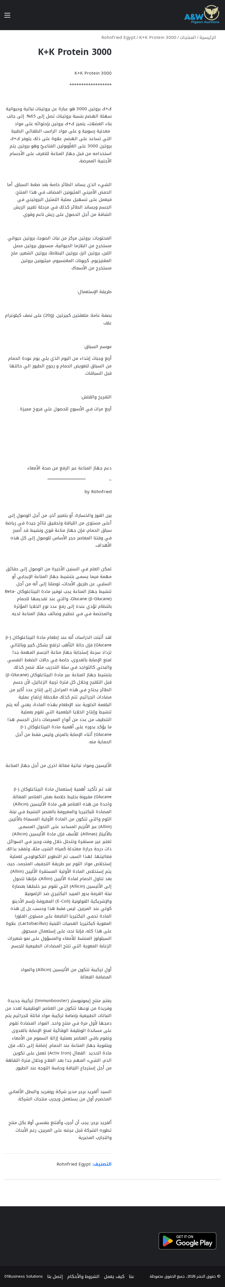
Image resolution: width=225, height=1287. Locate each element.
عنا (131, 1276)
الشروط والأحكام (83, 1276)
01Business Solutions (23, 1276)
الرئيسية (208, 37)
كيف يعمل (114, 1276)
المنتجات (188, 37)
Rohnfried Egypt (118, 37)
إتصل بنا (55, 1276)
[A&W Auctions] (202, 15)
